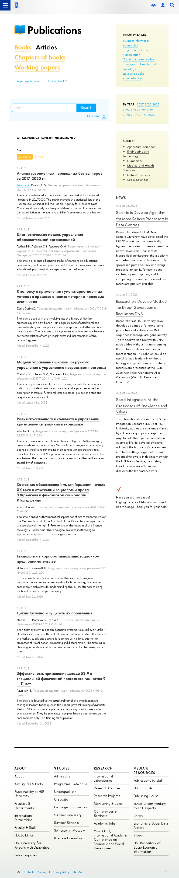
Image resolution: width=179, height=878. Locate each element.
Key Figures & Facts (28, 784)
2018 (142, 115)
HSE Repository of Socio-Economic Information (147, 847)
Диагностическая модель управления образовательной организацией (50, 237)
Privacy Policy (60, 872)
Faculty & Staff (25, 827)
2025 (155, 104)
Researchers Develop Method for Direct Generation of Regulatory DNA (141, 307)
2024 (126, 110)
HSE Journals (143, 788)
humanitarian (131, 54)
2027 (140, 104)
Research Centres (107, 788)
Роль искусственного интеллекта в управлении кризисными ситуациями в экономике (58, 421)
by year (39, 157)
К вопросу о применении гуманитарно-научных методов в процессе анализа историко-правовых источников (60, 296)
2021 (150, 110)
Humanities (134, 161)
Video (138, 835)
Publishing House (146, 796)
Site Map (77, 872)
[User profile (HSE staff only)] (162, 5)
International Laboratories (103, 778)
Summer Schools (66, 822)
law (152, 59)
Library (138, 815)
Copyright (43, 872)
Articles (46, 47)
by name (22, 157)
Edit (166, 871)
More (151, 115)
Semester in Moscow (69, 830)
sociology (129, 69)
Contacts (28, 872)
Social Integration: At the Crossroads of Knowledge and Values (141, 406)
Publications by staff (149, 780)
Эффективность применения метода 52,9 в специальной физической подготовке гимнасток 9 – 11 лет (61, 678)
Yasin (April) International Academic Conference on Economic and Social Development (110, 839)
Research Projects (107, 796)
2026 (148, 104)
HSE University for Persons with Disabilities (31, 845)
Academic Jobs (104, 823)
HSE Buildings (24, 835)
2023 (134, 110)
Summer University (68, 815)
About (21, 768)
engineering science (137, 50)
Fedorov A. (23, 185)
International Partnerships (23, 817)
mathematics (150, 64)
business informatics (136, 40)
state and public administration (133, 75)
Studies (62, 768)
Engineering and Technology (136, 153)
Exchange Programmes (70, 807)
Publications (54, 30)
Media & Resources (144, 770)
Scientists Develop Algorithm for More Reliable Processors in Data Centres (142, 218)
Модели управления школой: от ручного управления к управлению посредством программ (61, 364)
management (132, 64)
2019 (134, 115)
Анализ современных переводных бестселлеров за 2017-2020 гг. (59, 176)
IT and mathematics (136, 59)
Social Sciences (137, 180)
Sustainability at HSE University (29, 793)
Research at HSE (58, 81)
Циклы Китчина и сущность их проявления (54, 613)
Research (103, 768)
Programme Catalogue (70, 784)
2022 (142, 110)
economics (130, 45)
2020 (126, 115)
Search (86, 108)
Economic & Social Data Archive (151, 825)
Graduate (61, 799)
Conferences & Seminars (105, 813)
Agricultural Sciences (141, 147)
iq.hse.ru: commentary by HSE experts (150, 805)
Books (22, 47)
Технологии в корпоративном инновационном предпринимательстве (58, 559)
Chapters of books (39, 57)
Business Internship (68, 838)
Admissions (62, 776)
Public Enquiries (25, 855)
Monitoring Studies (108, 803)
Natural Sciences (138, 175)
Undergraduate (65, 791)
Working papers (37, 67)
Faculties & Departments (24, 805)
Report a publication (28, 81)
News (121, 197)
